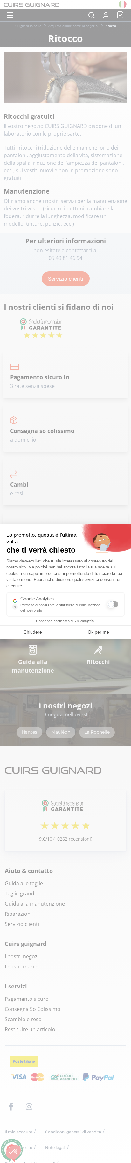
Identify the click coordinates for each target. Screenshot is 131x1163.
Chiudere (33, 632)
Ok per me (98, 632)
